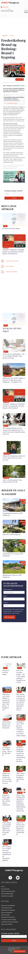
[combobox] (4, 606)
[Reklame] (14, 176)
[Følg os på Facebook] (10, 878)
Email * (5, 596)
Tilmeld (14, 198)
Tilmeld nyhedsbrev (19, 951)
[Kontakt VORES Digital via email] (18, 878)
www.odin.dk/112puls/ (12, 103)
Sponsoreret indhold (6, 924)
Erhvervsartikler (5, 915)
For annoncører (5, 889)
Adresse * (5, 602)
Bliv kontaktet (9, 617)
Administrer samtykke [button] (7, 896)
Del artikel (18, 79)
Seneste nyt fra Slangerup (8, 905)
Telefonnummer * (8, 589)
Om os (3, 886)
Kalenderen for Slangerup (8, 910)
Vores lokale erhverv (6, 908)
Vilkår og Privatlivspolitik (8, 891)
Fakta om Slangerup (6, 912)
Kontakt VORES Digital (7, 893)
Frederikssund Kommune (8, 917)
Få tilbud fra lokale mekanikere (9, 922)
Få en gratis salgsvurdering (8, 919)
